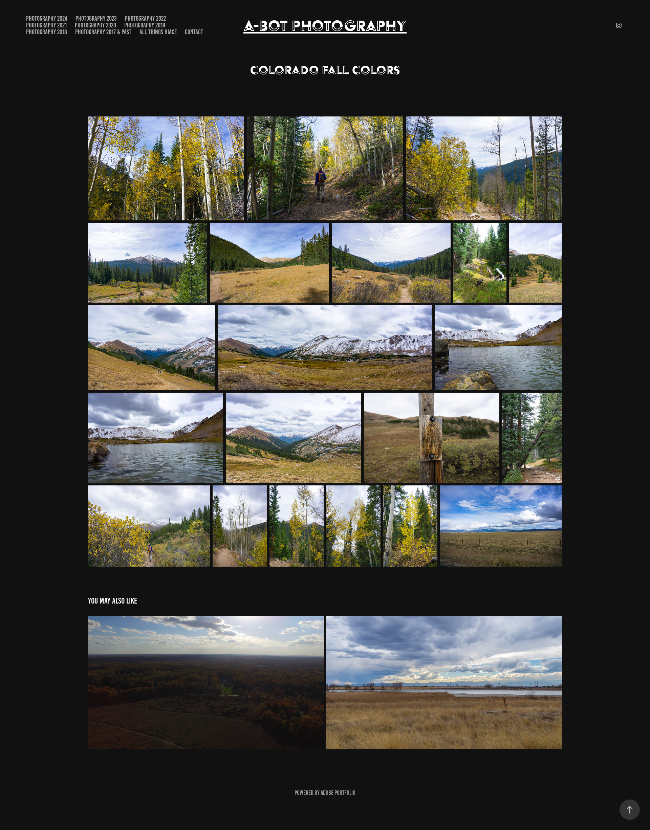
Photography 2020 (95, 25)
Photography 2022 (145, 18)
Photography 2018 (46, 32)
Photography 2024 (46, 18)
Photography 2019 (144, 25)
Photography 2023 (96, 18)
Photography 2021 (46, 25)
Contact (194, 32)
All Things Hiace (158, 32)
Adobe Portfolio (338, 792)
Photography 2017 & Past (103, 32)
